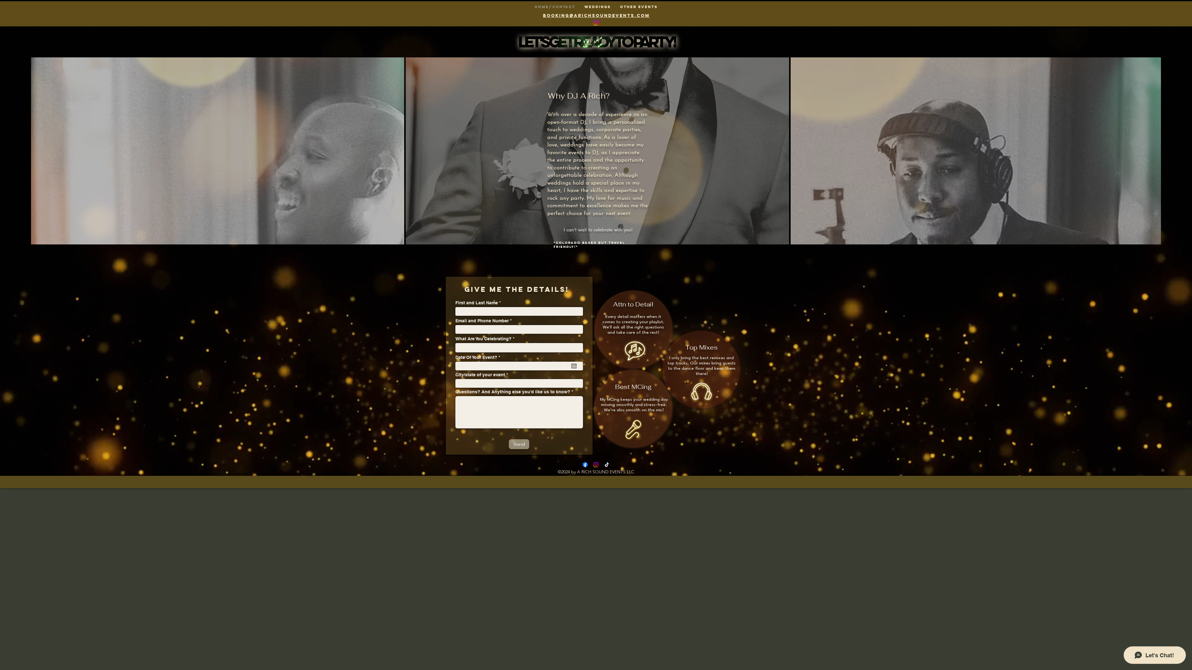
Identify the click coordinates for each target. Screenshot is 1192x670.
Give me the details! (516, 289)
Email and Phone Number (482, 321)
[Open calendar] (573, 366)
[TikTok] (606, 464)
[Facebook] (585, 464)
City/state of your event (480, 375)
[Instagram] (596, 464)
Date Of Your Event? (479, 357)
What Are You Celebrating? (483, 339)
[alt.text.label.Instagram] (596, 22)
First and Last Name (476, 303)
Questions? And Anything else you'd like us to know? (512, 392)
